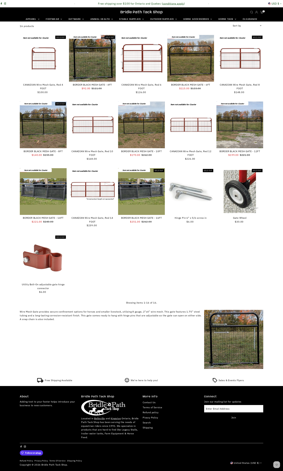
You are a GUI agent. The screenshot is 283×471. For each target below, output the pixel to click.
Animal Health (100, 19)
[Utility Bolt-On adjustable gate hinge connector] (43, 258)
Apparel (31, 19)
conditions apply (173, 3)
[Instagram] (5, 3)
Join (233, 417)
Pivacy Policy (150, 417)
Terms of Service (152, 407)
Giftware (75, 19)
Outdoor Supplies (162, 19)
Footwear (53, 19)
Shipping (148, 427)
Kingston (116, 418)
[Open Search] (251, 12)
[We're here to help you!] (127, 381)
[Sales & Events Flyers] (215, 381)
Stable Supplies (130, 19)
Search (147, 422)
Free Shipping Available (58, 380)
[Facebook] (1, 3)
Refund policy (150, 412)
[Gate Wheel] (239, 191)
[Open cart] (261, 12)
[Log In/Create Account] (256, 12)
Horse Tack (226, 19)
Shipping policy (74, 460)
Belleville (99, 418)
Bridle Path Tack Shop (141, 12)
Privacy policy (41, 460)
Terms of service (57, 460)
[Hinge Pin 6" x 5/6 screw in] (190, 191)
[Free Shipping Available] (40, 381)
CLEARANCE (250, 19)
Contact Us (149, 402)
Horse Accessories (196, 19)
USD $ (275, 3)
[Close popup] (276, 422)
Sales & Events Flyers (231, 380)
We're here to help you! (144, 380)
